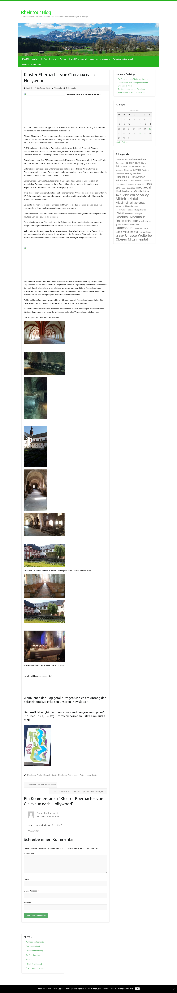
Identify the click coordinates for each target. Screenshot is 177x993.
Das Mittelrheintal (29, 59)
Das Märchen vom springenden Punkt (133, 83)
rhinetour (131, 221)
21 (150, 129)
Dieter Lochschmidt (47, 813)
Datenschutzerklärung (31, 64)
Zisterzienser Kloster (89, 775)
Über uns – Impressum (100, 59)
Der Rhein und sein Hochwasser (40, 785)
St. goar (120, 235)
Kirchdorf (138, 180)
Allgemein (58, 88)
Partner (62, 59)
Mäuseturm (120, 206)
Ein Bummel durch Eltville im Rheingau (133, 79)
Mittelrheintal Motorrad (130, 202)
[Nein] (173, 989)
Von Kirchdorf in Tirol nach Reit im (131, 92)
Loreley (141, 184)
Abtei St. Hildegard (122, 159)
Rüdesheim (124, 228)
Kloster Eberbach (59, 775)
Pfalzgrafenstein (140, 210)
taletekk (29, 88)
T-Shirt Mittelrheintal (78, 59)
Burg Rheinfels (135, 166)
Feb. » (124, 142)
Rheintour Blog (36, 12)
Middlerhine (124, 191)
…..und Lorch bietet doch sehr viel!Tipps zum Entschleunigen (78, 791)
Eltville (39, 775)
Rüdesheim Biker (141, 228)
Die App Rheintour (48, 59)
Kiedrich (46, 775)
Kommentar (29, 853)
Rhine (120, 221)
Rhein (120, 213)
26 (139, 133)
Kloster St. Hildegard (128, 184)
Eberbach (31, 775)
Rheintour (137, 217)
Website (27, 903)
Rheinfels (129, 214)
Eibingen (128, 170)
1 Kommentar (71, 88)
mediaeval (143, 187)
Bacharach (120, 163)
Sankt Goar (145, 232)
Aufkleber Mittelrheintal (123, 59)
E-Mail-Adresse (31, 891)
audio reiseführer (138, 159)
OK (137, 989)
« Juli (118, 142)
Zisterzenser (73, 775)
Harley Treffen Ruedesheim (128, 175)
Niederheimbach (132, 206)
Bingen (130, 163)
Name (27, 879)
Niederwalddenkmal (124, 210)
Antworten (34, 831)
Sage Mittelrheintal (127, 231)
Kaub (131, 180)
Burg (137, 163)
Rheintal (122, 217)
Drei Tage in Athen (125, 86)
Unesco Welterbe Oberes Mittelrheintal (134, 237)
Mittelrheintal (127, 198)
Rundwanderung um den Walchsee (131, 89)
